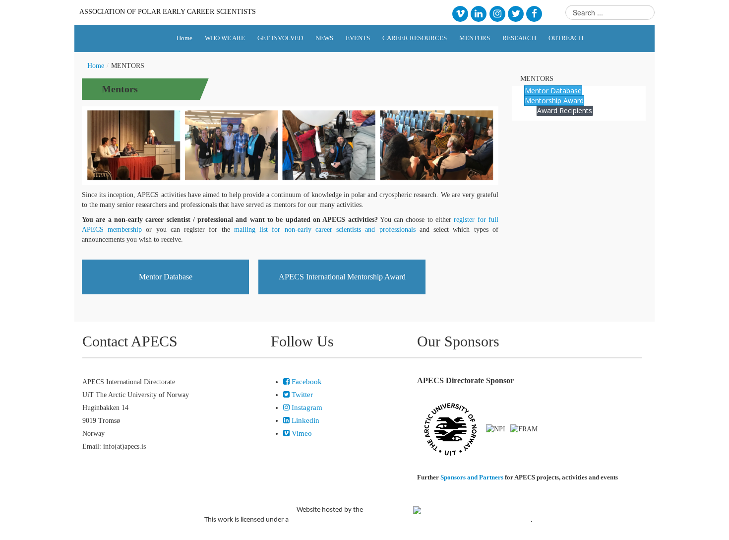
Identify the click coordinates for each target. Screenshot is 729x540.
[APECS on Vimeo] (460, 13)
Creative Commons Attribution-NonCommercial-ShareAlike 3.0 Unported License (410, 520)
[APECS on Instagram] (497, 13)
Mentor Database (165, 276)
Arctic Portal (388, 509)
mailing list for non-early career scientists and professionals (325, 229)
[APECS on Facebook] (534, 13)
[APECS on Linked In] (479, 13)
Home (95, 65)
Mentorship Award (554, 100)
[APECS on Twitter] (515, 13)
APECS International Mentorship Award (342, 276)
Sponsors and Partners (471, 477)
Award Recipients (564, 110)
